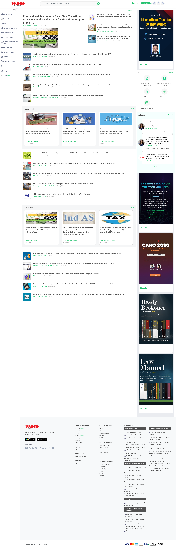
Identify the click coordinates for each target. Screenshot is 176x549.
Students (77, 447)
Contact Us (102, 473)
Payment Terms (104, 452)
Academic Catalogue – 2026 (134, 435)
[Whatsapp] (33, 448)
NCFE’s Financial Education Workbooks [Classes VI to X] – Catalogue (133, 458)
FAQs (101, 471)
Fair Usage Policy (104, 445)
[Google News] (43, 448)
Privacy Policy (103, 447)
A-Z (76, 464)
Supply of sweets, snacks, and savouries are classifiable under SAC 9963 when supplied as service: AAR (67, 64)
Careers (101, 435)
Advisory (77, 438)
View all (132, 108)
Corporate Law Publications (134, 524)
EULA (101, 454)
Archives (130, 10)
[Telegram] (36, 448)
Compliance (78, 442)
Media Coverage (104, 433)
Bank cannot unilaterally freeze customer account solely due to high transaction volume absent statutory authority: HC (72, 74)
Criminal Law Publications (134, 528)
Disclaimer (102, 457)
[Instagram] (46, 448)
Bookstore (78, 445)
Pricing (135, 3)
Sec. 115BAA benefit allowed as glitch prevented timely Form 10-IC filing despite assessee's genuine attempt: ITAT (77, 131)
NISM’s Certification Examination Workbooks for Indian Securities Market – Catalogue (160, 454)
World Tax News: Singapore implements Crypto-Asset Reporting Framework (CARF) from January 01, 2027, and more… (116, 230)
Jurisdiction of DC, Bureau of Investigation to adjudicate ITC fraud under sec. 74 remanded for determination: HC (70, 153)
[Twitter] (30, 448)
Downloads (102, 475)
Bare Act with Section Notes (134, 531)
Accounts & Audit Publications (135, 526)
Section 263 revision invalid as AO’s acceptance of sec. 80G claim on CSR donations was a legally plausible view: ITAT (72, 54)
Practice (77, 433)
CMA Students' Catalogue (134, 450)
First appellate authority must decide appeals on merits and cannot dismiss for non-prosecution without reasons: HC (71, 85)
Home (101, 428)
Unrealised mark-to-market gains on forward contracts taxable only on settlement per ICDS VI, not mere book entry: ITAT (73, 284)
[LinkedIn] (26, 448)
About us (102, 431)
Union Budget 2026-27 (81, 456)
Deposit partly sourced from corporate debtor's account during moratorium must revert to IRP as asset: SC (68, 95)
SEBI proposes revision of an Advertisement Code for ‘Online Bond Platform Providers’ (61, 194)
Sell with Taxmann (104, 464)
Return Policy (103, 450)
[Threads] (49, 448)
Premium (77, 428)
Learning (77, 435)
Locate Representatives (106, 469)
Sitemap (101, 437)
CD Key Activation (104, 478)
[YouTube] (39, 448)
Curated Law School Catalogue (135, 438)
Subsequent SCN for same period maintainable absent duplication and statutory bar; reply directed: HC (67, 274)
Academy (77, 440)
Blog (76, 449)
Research (145, 3)
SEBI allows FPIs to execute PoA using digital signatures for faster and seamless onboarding (63, 184)
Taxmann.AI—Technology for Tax (136, 467)
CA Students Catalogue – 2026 (135, 444)
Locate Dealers (103, 466)
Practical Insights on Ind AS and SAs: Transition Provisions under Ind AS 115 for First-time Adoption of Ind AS (41, 230)
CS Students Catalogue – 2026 (135, 447)
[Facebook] (53, 448)
